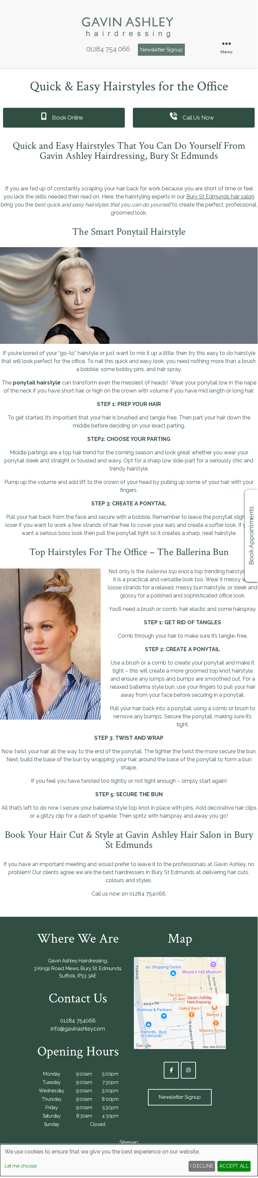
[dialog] (129, 1160)
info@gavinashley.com (78, 1029)
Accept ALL (234, 1166)
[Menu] (226, 43)
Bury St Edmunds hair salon (220, 196)
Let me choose (21, 1166)
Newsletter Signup (161, 50)
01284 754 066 (108, 49)
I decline (201, 1166)
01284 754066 (77, 1020)
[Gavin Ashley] (129, 39)
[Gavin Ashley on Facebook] (171, 1070)
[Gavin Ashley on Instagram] (188, 1070)
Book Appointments (251, 536)
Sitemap (128, 1142)
